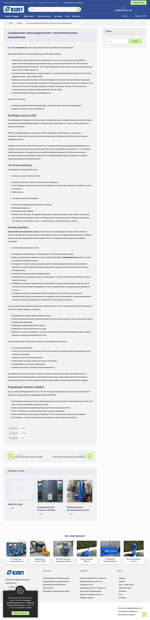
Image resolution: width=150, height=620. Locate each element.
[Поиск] (77, 9)
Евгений (23, 428)
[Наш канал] (124, 3)
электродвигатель (70, 257)
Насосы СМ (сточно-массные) (20, 232)
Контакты (122, 598)
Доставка (122, 591)
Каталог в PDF (140, 16)
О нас (121, 594)
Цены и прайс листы (126, 585)
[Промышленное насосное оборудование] (14, 9)
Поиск (135, 41)
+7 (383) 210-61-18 (15, 587)
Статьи (124, 16)
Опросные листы (125, 588)
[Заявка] (143, 9)
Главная (122, 578)
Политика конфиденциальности (130, 608)
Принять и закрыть (20, 613)
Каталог (122, 581)
